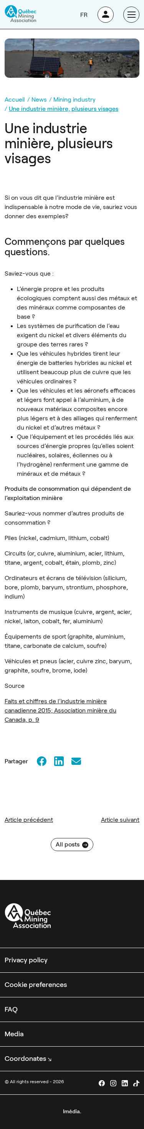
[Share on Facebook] (41, 761)
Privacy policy (26, 960)
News (39, 99)
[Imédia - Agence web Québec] (72, 1110)
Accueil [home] (15, 99)
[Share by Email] (76, 761)
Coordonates (25, 1058)
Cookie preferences (36, 985)
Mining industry (74, 99)
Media (14, 1034)
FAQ (11, 1009)
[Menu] (131, 14)
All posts (67, 844)
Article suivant (120, 819)
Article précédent (29, 819)
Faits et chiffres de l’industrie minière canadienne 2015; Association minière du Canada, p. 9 (60, 710)
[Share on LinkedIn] (58, 761)
